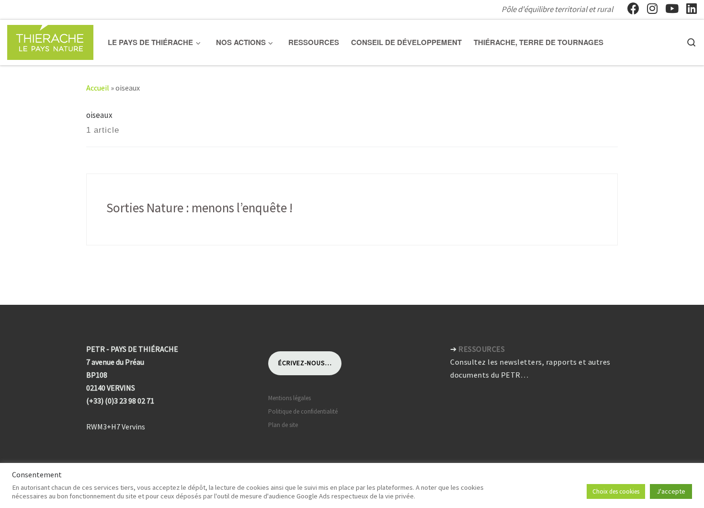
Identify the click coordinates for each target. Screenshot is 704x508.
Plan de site (283, 425)
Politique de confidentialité (303, 411)
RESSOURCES (481, 349)
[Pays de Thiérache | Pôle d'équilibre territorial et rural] (50, 40)
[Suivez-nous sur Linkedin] (691, 8)
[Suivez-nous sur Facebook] (633, 8)
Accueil (97, 87)
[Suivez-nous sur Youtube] (672, 8)
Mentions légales (289, 398)
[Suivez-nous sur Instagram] (652, 8)
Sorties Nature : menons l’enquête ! (199, 207)
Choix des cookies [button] (615, 491)
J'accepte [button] (671, 491)
